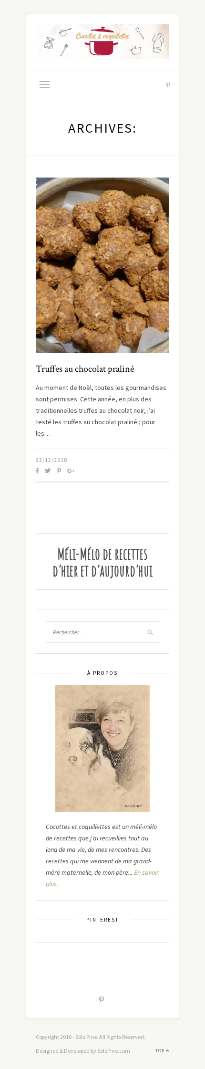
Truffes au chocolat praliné (85, 369)
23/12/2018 (51, 459)
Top (160, 1051)
